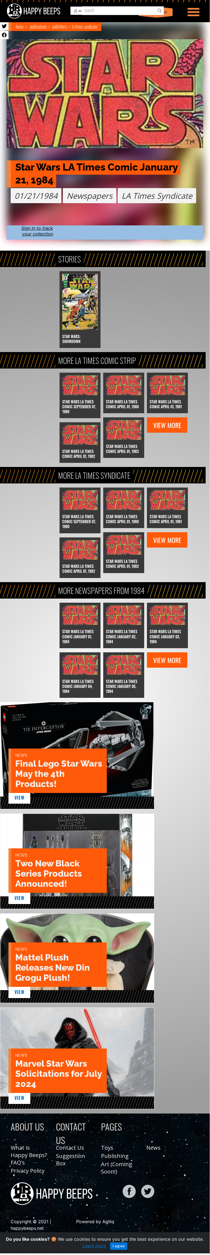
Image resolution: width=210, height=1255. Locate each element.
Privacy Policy (28, 1170)
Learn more (94, 1245)
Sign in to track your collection (37, 231)
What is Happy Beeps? (29, 1151)
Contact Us (70, 1147)
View (19, 797)
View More (167, 425)
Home (19, 26)
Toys (107, 1147)
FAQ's (18, 1162)
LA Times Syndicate (84, 26)
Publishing (115, 1156)
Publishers (59, 26)
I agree (119, 1246)
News (153, 1147)
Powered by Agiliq (95, 1221)
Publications (38, 26)
